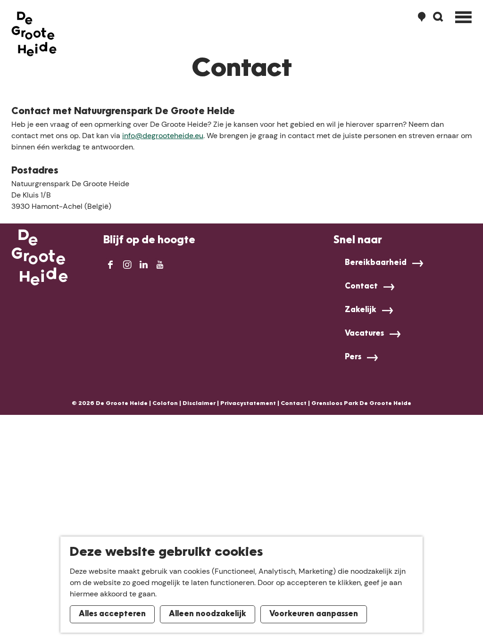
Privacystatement (248, 403)
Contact (361, 286)
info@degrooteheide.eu (162, 135)
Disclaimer (199, 403)
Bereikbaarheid (376, 263)
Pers (353, 357)
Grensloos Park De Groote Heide (361, 403)
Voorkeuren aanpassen (313, 614)
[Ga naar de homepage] (34, 34)
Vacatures (364, 334)
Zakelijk (360, 310)
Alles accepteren (112, 614)
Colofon (165, 403)
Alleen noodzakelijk (207, 614)
